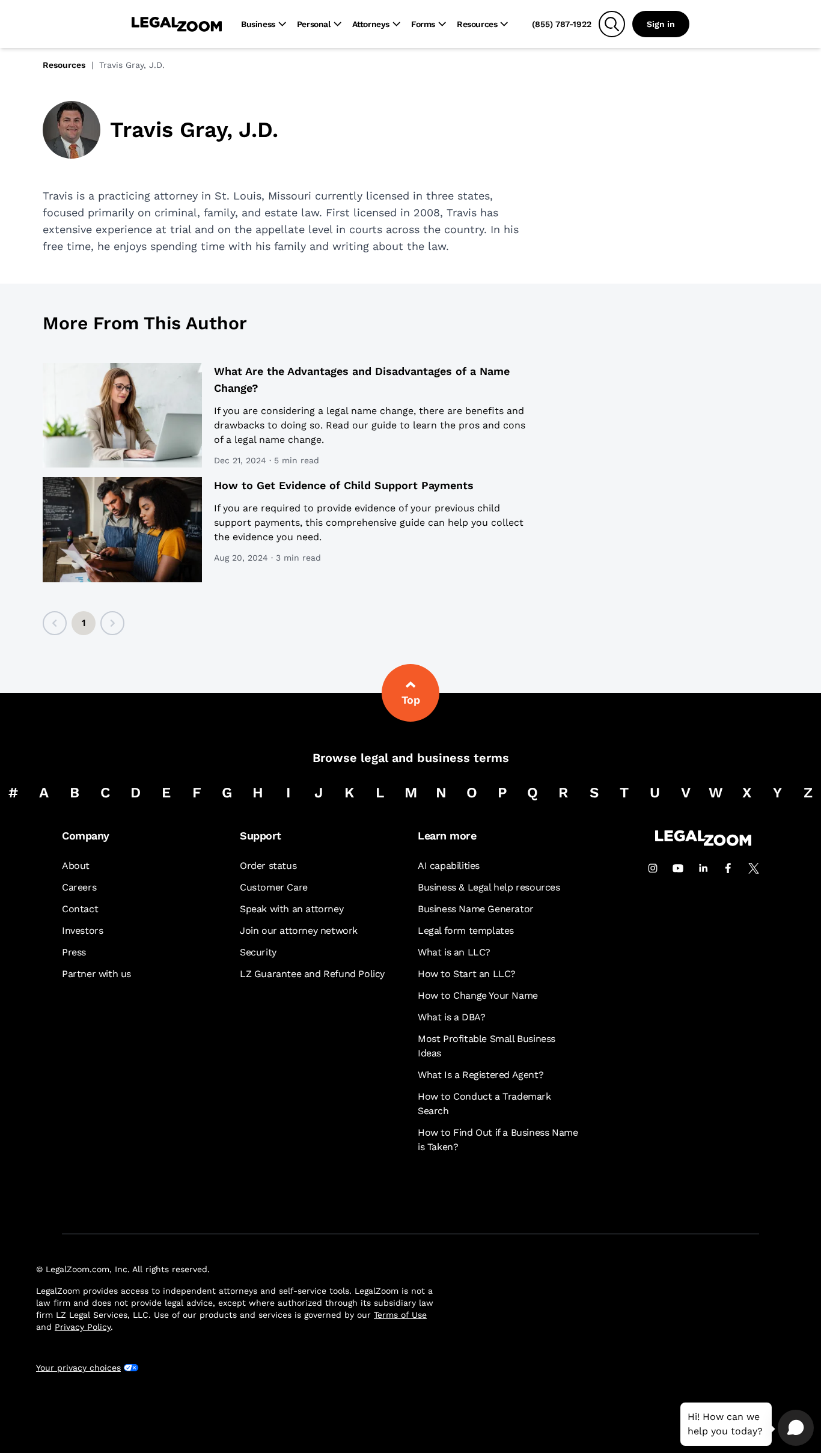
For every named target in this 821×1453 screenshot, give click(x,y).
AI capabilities (449, 865)
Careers (79, 887)
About (76, 865)
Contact (80, 909)
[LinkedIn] (703, 868)
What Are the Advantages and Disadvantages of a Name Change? (362, 379)
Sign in (661, 24)
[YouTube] (678, 868)
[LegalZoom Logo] (177, 24)
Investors (82, 930)
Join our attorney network (299, 930)
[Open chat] (796, 1428)
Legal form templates (466, 930)
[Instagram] (652, 868)
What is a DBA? (451, 1017)
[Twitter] (753, 868)
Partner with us (96, 973)
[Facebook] (728, 868)
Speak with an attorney (291, 909)
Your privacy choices (78, 1367)
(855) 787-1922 (561, 24)
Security (258, 952)
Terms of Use (400, 1315)
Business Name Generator (476, 909)
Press (74, 952)
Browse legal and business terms (411, 758)
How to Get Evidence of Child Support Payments (344, 485)
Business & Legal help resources (489, 887)
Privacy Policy (83, 1327)
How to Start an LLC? (467, 973)
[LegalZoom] (703, 843)
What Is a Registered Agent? (480, 1074)
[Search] (612, 24)
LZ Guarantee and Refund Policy (312, 973)
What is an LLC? (454, 952)
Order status (268, 865)
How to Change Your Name (478, 995)
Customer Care (274, 887)
